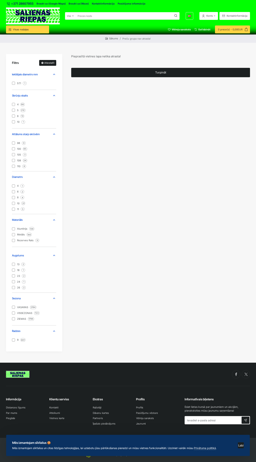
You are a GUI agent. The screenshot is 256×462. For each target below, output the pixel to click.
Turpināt (160, 72)
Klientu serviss (59, 399)
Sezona (16, 298)
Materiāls (17, 219)
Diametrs (17, 176)
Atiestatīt (49, 62)
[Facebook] (236, 374)
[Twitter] (246, 374)
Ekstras (98, 399)
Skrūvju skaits (20, 95)
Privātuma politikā (205, 448)
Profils (140, 399)
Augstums (18, 255)
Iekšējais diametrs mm (25, 74)
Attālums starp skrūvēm (26, 134)
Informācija (13, 399)
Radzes (16, 330)
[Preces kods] (176, 16)
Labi (241, 445)
